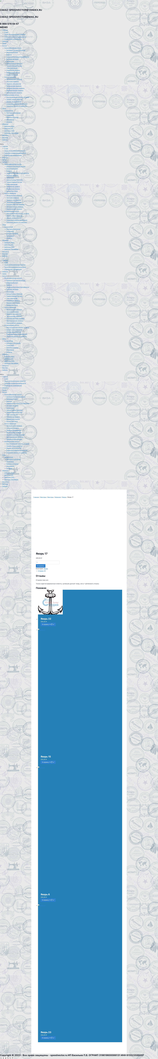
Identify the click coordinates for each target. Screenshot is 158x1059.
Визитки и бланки (12, 117)
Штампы (9, 122)
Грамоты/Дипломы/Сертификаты (17, 57)
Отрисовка (10, 115)
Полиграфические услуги (12, 48)
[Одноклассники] (3, 1058)
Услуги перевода (10, 77)
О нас (6, 32)
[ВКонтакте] (1, 1058)
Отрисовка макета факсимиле (16, 104)
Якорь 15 (46, 756)
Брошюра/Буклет (12, 52)
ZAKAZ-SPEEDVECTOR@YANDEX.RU (21, 10)
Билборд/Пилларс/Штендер (15, 50)
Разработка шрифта (13, 70)
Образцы (5, 124)
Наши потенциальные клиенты (14, 34)
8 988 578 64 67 (9, 23)
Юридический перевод (14, 93)
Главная (5, 30)
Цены (4, 108)
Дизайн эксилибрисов (13, 101)
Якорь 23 (46, 1032)
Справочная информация (13, 39)
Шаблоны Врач (9, 126)
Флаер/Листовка (12, 75)
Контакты (5, 135)
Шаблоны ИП (8, 128)
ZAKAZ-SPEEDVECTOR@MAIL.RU (19, 16)
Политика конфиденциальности (15, 37)
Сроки (4, 43)
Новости (5, 41)
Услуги (4, 46)
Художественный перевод (15, 88)
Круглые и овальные (13, 113)
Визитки (9, 54)
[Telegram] (6, 1058)
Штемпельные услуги (11, 95)
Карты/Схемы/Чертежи (14, 63)
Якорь (46, 568)
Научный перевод (12, 81)
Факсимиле (10, 119)
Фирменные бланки (13, 72)
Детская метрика (12, 59)
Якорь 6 (45, 894)
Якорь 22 (46, 618)
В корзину (40, 566)
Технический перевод (13, 86)
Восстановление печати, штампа (17, 97)
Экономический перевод (14, 90)
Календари (10, 61)
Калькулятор (8, 110)
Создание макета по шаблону (16, 106)
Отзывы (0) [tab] (42, 571)
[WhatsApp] (10, 1058)
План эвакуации (11, 68)
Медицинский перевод (14, 79)
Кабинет (5, 140)
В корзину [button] (45, 624)
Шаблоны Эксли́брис (11, 133)
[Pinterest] (12, 1058)
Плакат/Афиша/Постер (14, 66)
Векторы (5, 137)
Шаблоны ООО (9, 131)
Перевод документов (13, 84)
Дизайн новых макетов (14, 99)
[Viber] (8, 1058)
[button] (79, 144)
